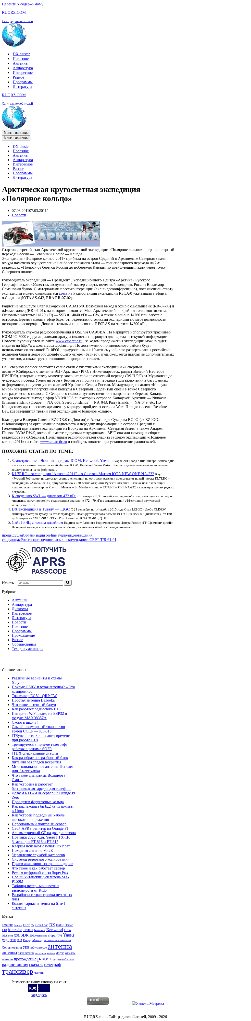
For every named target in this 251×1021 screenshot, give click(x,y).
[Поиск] (68, 583)
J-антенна (39, 930)
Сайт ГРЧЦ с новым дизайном (37, 522)
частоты (39, 972)
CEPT (26, 925)
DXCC (59, 925)
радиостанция (15, 964)
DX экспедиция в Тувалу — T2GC (41, 509)
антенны (9, 952)
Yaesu (68, 935)
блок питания (26, 953)
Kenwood (54, 929)
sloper (52, 935)
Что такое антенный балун (34, 705)
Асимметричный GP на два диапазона (44, 833)
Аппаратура (23, 68)
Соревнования (24, 644)
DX (52, 925)
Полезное (21, 58)
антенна (60, 946)
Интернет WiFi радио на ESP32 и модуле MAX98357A (39, 715)
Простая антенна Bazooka (33, 700)
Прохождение (23, 635)
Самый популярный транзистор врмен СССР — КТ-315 (38, 729)
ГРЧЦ (13, 940)
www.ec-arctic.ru (69, 341)
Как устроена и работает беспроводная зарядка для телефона (41, 786)
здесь (63, 293)
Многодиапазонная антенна (51, 940)
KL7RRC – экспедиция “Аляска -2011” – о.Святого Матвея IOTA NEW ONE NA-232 (83, 474)
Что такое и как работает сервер (38, 868)
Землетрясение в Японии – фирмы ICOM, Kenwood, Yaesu (60, 460)
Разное (18, 77)
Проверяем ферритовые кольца (38, 802)
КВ (19, 940)
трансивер (17, 971)
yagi (5, 940)
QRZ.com (7, 935)
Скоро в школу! (25, 722)
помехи (7, 959)
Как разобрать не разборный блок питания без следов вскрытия (40, 760)
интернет (40, 953)
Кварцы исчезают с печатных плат (41, 846)
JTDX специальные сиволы (35, 753)
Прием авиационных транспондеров (42, 864)
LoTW (67, 930)
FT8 (4, 930)
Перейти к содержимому (22, 4)
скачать (36, 964)
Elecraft (68, 925)
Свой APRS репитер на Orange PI (40, 828)
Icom (28, 929)
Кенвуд (27, 940)
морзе (60, 953)
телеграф (52, 964)
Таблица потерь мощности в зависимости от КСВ (35, 888)
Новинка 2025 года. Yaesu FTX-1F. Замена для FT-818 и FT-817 (41, 839)
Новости (19, 215)
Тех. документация (27, 649)
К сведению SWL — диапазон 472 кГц (44, 496)
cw (32, 925)
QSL (17, 935)
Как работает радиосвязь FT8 (36, 709)
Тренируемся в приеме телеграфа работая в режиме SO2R (39, 746)
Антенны (20, 63)
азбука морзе (38, 947)
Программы (23, 82)
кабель (51, 953)
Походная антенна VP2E (32, 850)
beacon (18, 925)
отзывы (70, 953)
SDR (24, 935)
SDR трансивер (38, 935)
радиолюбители (63, 959)
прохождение (25, 959)
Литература (22, 86)
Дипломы (20, 609)
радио (44, 958)
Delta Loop (41, 925)
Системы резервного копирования (40, 859)
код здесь (39, 995)
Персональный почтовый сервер (39, 824)
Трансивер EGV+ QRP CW (34, 696)
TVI (59, 935)
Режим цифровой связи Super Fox (40, 872)
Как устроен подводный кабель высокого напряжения (38, 817)
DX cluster (21, 54)
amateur (7, 925)
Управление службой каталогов (38, 855)
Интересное (23, 72)
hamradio (15, 930)
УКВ (26, 947)
